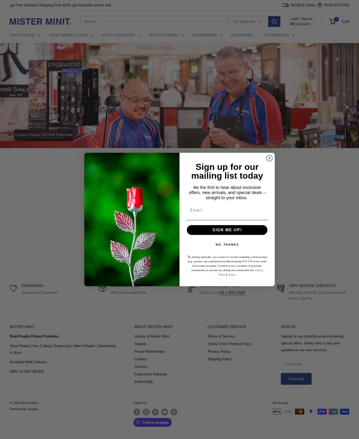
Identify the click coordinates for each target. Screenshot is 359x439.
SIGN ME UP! (227, 230)
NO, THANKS (227, 244)
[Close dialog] (269, 158)
